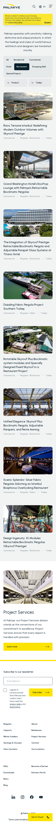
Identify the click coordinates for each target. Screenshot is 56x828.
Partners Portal (38, 772)
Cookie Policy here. (15, 22)
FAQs (5, 766)
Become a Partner (39, 766)
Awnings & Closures (12, 743)
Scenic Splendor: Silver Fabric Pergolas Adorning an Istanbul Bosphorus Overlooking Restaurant (25, 483)
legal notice (15, 707)
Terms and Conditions (18, 819)
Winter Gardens (10, 736)
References (36, 730)
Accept (47, 22)
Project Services (38, 736)
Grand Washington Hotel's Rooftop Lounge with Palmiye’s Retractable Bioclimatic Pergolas (25, 188)
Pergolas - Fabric (27, 313)
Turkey (49, 138)
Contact (35, 743)
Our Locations (38, 749)
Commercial (9, 138)
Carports (7, 730)
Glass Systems (10, 749)
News (6, 779)
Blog (5, 785)
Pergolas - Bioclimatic (30, 138)
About (34, 724)
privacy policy (16, 704)
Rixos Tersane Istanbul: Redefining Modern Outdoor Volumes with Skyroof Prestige (25, 129)
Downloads (8, 772)
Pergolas (7, 724)
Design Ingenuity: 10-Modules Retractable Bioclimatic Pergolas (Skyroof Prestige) (24, 542)
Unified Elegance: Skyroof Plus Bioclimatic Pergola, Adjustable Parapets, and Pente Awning (23, 425)
